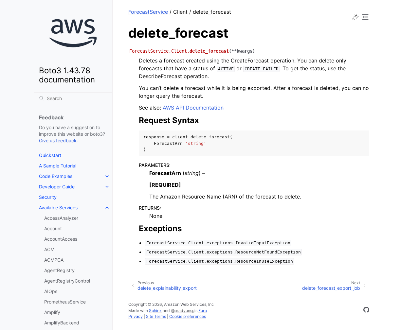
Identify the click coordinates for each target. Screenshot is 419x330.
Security (48, 197)
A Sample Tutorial (57, 165)
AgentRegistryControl (67, 281)
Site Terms (156, 316)
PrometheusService (65, 301)
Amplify (52, 312)
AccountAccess (60, 239)
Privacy (135, 316)
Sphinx (155, 310)
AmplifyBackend (61, 322)
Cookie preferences (187, 316)
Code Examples (55, 176)
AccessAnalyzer (61, 218)
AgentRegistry (59, 270)
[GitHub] (366, 311)
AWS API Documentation (193, 107)
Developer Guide (57, 186)
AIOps (50, 291)
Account (53, 228)
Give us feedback (58, 140)
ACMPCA (54, 260)
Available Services (58, 207)
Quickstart (50, 155)
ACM (49, 249)
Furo (202, 310)
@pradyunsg (182, 310)
